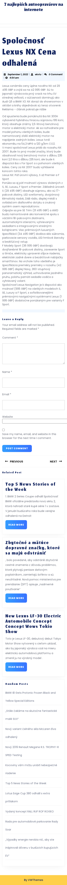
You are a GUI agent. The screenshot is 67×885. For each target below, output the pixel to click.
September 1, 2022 (18, 74)
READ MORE (17, 526)
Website (7, 417)
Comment (10, 337)
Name (7, 372)
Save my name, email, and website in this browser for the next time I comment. (29, 436)
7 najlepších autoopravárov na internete (33, 7)
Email (6, 394)
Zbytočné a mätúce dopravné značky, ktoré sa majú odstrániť (32, 548)
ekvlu (38, 74)
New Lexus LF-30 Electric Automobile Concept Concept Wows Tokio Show (33, 624)
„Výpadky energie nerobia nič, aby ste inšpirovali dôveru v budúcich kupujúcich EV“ (31, 848)
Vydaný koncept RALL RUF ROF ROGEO (29, 811)
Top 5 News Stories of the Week (30, 487)
